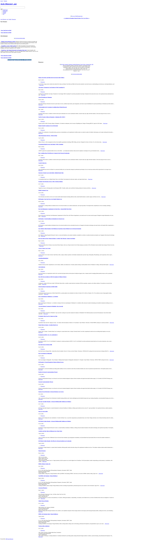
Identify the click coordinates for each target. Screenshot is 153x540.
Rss (3, 14)
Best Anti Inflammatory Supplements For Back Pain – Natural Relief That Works (54, 209)
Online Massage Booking (43, 500)
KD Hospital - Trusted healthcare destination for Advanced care (51, 218)
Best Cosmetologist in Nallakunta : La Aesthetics (48, 296)
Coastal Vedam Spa (42, 162)
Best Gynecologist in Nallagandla (45, 353)
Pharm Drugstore (42, 450)
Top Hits (4, 11)
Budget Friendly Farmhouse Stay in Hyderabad (48, 125)
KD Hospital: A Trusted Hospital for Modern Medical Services (51, 362)
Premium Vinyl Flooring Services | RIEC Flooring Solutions (50, 181)
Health (10, 19)
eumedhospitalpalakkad (43, 258)
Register (5, 0)
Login (1, 0)
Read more (41, 85)
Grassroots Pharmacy (42, 487)
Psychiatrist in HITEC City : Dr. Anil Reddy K (47, 334)
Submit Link (5, 9)
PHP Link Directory (9, 538)
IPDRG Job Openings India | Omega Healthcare (48, 514)
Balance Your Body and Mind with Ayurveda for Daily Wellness (51, 77)
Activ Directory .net (8, 4)
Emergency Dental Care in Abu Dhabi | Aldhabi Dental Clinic (51, 172)
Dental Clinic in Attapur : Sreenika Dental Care (48, 324)
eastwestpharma (41, 266)
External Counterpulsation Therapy (45, 381)
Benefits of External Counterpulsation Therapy (48, 372)
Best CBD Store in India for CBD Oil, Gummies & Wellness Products (52, 276)
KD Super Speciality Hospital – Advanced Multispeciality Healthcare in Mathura (54, 401)
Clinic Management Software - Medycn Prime (47, 135)
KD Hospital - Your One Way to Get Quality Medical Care (50, 199)
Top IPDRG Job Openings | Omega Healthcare (47, 475)
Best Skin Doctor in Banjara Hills (45, 344)
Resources (14, 19)
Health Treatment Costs (43, 190)
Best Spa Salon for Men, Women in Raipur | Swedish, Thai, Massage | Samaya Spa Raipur (56, 238)
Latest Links (5, 10)
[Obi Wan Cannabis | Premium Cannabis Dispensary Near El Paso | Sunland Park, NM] (76, 64)
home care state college (43, 411)
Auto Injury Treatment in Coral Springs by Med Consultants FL (51, 87)
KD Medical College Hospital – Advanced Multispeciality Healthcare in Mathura (54, 421)
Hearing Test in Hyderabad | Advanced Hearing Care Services (51, 391)
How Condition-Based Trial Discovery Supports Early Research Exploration (53, 153)
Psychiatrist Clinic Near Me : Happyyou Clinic (47, 316)
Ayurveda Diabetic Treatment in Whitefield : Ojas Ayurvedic (50, 306)
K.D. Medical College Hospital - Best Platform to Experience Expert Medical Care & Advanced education (59, 228)
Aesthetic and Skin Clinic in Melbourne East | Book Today (50, 431)
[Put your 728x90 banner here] (76, 16)
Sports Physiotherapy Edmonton (45, 97)
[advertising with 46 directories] (19, 38)
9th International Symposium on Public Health (47, 286)
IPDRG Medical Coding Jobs (44, 463)
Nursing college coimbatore (43, 526)
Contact (4, 13)
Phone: (39, 459)
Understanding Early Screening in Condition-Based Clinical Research (52, 107)
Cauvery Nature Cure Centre (44, 248)
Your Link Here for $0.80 (6, 30)
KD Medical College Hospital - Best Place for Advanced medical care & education (54, 441)
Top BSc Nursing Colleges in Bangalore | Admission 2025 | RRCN (51, 117)
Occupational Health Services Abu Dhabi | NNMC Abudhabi (50, 144)
